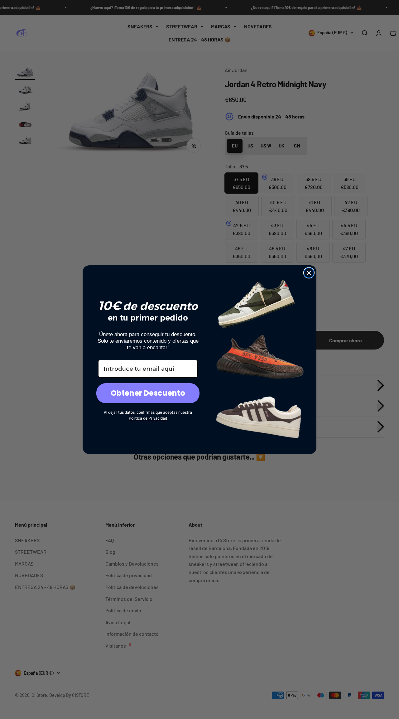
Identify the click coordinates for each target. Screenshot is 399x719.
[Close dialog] (309, 273)
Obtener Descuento (148, 393)
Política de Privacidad (148, 418)
